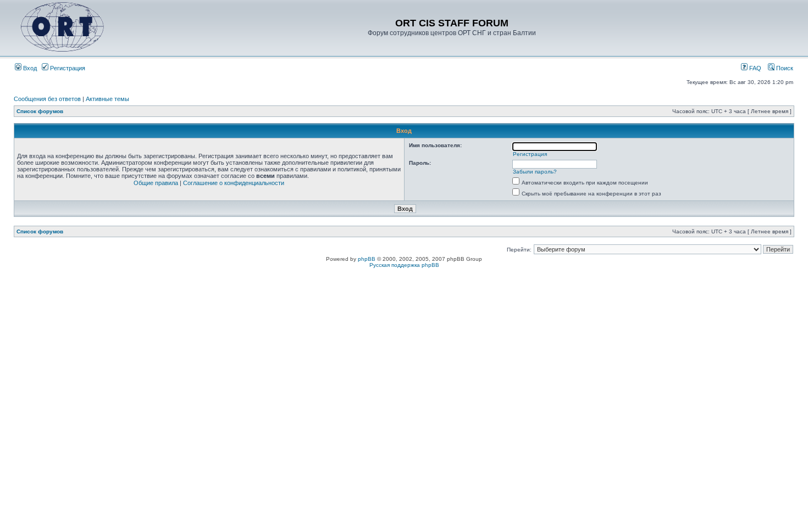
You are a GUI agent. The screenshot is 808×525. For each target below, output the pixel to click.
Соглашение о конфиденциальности (233, 183)
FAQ (754, 68)
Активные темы (107, 99)
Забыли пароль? (535, 172)
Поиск (783, 68)
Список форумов (39, 111)
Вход (29, 68)
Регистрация (66, 68)
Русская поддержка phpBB (404, 265)
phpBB (366, 259)
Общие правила (156, 183)
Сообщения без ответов (47, 99)
